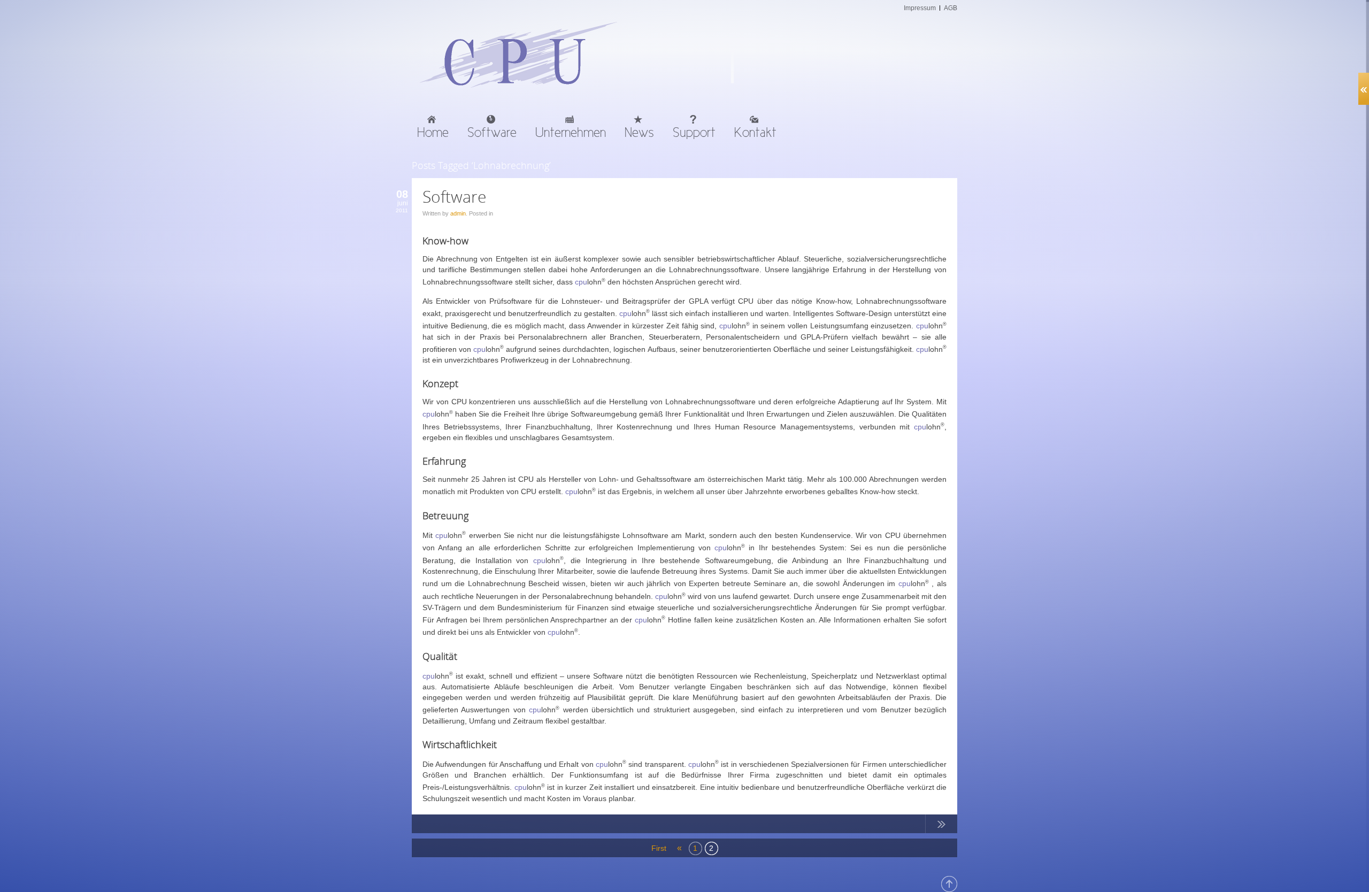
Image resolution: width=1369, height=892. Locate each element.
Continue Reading (941, 826)
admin (458, 213)
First (658, 848)
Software (454, 196)
